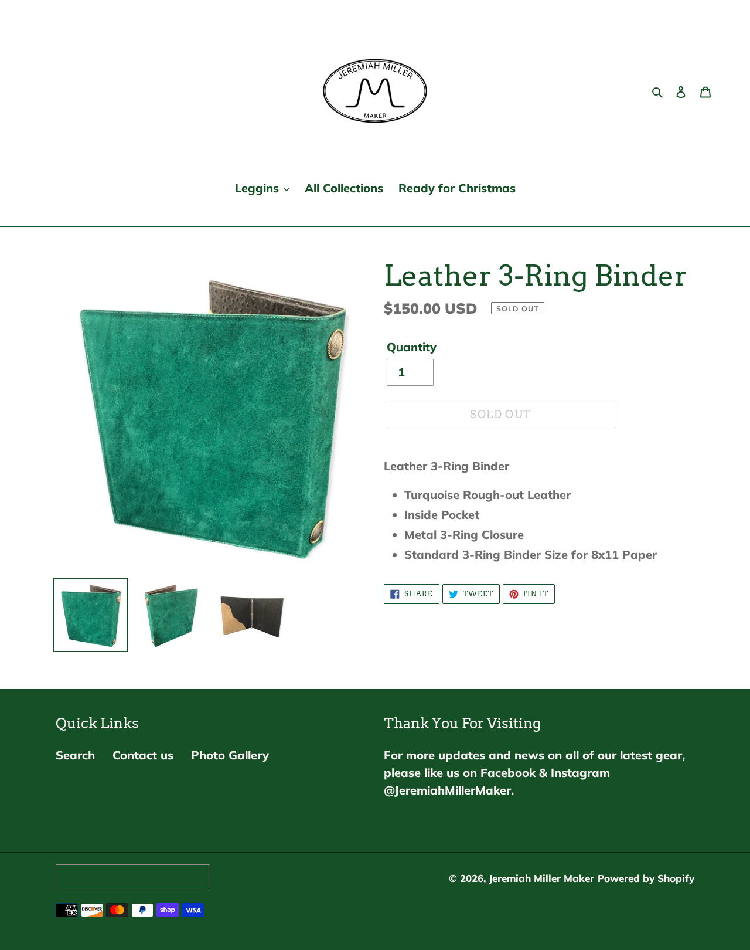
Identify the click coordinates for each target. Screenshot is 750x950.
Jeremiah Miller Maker (541, 878)
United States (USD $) (130, 877)
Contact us (142, 755)
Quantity (412, 347)
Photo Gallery (230, 755)
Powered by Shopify (646, 878)
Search (75, 755)
